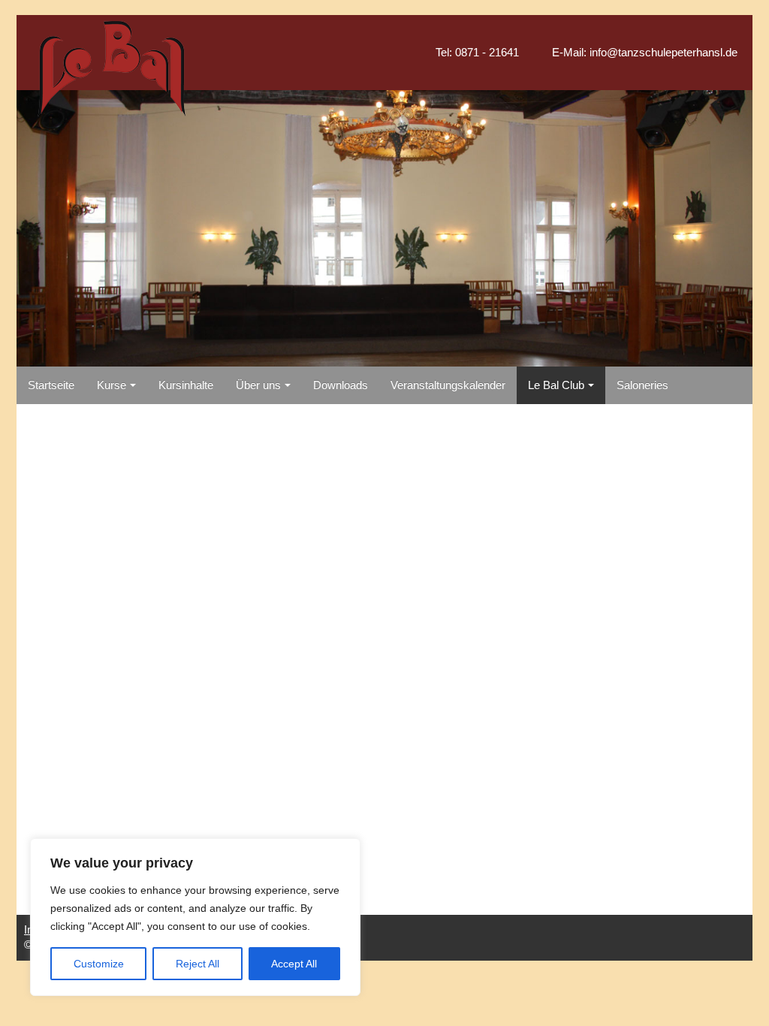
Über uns (258, 385)
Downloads (340, 385)
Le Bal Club (556, 385)
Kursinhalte (185, 385)
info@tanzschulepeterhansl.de (663, 53)
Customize (99, 964)
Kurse (111, 385)
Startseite (51, 385)
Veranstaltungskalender (448, 385)
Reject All (197, 964)
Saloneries (642, 385)
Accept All (294, 964)
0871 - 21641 (487, 53)
